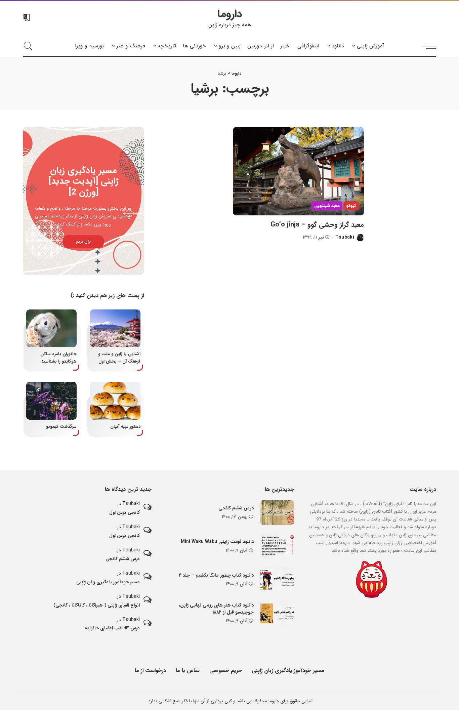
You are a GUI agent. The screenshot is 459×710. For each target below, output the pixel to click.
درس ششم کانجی (236, 508)
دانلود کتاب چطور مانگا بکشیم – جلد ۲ (216, 575)
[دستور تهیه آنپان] (115, 401)
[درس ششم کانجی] (277, 512)
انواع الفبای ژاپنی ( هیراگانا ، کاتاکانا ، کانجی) (96, 605)
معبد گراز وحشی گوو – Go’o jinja (317, 224)
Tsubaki (344, 237)
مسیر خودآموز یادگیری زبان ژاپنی (108, 582)
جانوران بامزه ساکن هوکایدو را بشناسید (58, 358)
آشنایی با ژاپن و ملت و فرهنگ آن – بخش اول (119, 358)
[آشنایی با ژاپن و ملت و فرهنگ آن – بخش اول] (115, 328)
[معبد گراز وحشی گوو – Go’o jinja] (298, 171)
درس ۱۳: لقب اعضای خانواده (112, 628)
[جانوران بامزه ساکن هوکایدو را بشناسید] (51, 328)
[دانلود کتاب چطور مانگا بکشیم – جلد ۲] (277, 579)
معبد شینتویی (327, 205)
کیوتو (351, 205)
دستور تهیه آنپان (125, 426)
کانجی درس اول (124, 512)
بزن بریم (83, 241)
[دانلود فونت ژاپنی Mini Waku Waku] (277, 546)
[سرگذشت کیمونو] (51, 401)
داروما (229, 14)
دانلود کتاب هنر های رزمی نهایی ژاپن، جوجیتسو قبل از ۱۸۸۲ (216, 608)
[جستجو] (28, 46)
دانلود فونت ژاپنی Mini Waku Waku (217, 541)
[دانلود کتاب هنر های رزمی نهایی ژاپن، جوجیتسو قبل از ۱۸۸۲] (277, 613)
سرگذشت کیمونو (61, 426)
